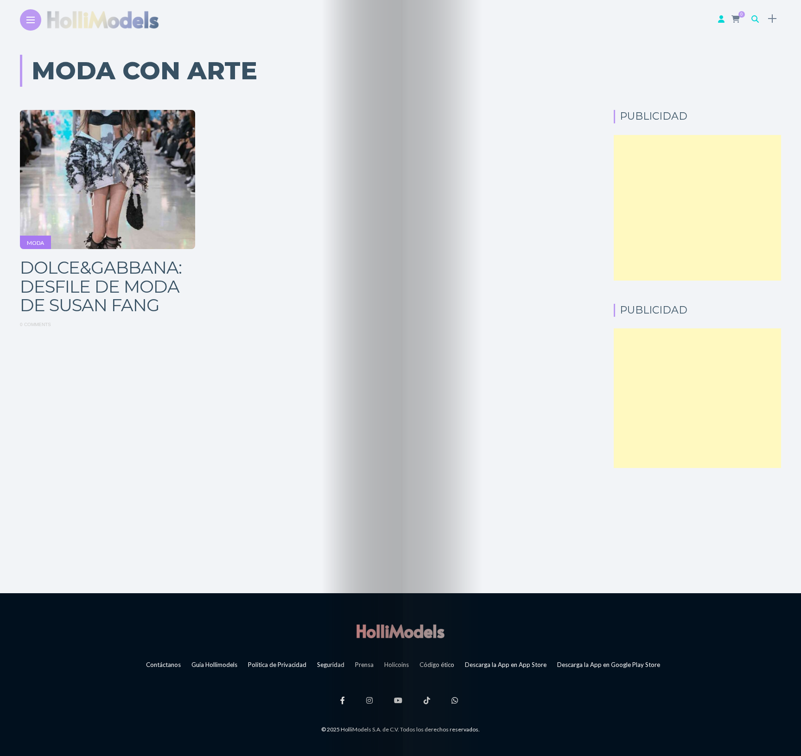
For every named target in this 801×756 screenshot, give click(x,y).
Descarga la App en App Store (506, 664)
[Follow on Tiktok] (428, 700)
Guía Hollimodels (214, 664)
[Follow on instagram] (370, 700)
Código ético (437, 664)
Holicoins (396, 664)
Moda (35, 242)
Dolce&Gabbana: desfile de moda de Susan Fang (101, 286)
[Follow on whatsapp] (456, 700)
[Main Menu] (30, 20)
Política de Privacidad (277, 664)
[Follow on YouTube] (399, 700)
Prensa (364, 664)
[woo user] (721, 19)
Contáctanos (163, 664)
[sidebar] (772, 19)
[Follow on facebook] (344, 700)
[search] (755, 18)
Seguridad (330, 664)
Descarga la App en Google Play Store (608, 664)
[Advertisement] (697, 208)
